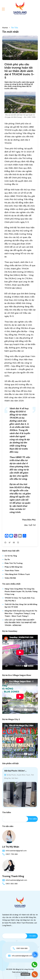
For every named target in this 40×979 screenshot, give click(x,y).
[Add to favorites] (33, 803)
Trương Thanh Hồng (13, 876)
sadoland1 (9, 56)
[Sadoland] (20, 8)
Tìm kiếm (6, 812)
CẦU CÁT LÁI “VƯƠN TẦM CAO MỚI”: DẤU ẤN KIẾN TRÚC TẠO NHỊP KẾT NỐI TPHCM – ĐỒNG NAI (20, 622)
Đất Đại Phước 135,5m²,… (15, 771)
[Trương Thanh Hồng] (9, 866)
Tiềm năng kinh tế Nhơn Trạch (17, 574)
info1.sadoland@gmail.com (16, 851)
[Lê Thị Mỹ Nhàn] (9, 836)
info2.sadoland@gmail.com (16, 880)
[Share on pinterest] (18, 543)
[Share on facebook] (5, 543)
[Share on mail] (14, 543)
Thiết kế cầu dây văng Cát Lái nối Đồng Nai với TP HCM (21, 605)
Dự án (7, 559)
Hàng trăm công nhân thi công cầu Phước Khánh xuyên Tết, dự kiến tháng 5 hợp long (21, 591)
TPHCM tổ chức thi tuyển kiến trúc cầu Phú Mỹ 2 (20, 599)
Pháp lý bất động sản (13, 567)
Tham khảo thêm (12, 570)
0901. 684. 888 (11, 884)
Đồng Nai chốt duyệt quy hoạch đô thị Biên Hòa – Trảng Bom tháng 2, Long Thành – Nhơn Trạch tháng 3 (21, 613)
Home (5, 28)
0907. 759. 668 (12, 854)
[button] (3, 9)
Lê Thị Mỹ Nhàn (10, 846)
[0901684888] (35, 974)
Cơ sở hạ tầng (11, 556)
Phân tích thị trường (13, 563)
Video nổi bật (10, 578)
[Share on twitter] (10, 543)
